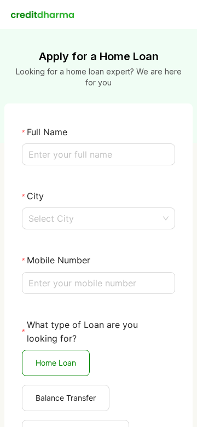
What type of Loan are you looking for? (82, 331)
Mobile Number (58, 260)
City (35, 196)
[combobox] (98, 218)
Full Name (47, 131)
